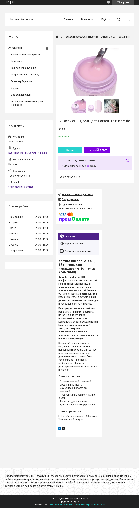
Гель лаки (16, 61)
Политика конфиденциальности (90, 505)
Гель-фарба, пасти (21, 81)
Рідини (15, 88)
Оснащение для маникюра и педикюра (27, 103)
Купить (70, 150)
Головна (68, 19)
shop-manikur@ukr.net (20, 186)
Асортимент (15, 47)
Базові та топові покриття (25, 54)
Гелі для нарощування (23, 68)
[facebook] (59, 429)
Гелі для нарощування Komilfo (81, 36)
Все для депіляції (21, 94)
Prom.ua (84, 498)
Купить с (91, 150)
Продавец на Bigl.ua (69, 502)
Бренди (85, 19)
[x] (63, 429)
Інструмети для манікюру (25, 74)
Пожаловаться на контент (60, 505)
